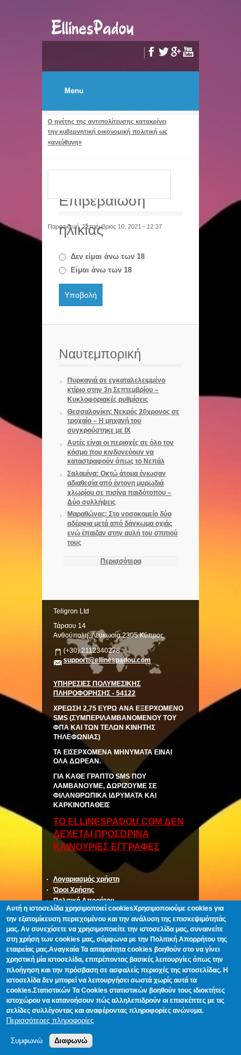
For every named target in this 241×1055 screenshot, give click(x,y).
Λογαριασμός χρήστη (86, 879)
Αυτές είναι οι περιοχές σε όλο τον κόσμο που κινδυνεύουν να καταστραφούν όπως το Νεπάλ (120, 452)
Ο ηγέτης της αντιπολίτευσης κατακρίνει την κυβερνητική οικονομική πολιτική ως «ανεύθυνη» (108, 131)
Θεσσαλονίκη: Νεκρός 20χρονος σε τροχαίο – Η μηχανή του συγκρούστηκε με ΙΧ (123, 421)
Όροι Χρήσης (73, 890)
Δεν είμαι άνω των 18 (108, 256)
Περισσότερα (120, 561)
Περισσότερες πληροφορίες (50, 1020)
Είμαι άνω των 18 (101, 270)
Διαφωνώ (70, 1040)
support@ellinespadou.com (107, 660)
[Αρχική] (93, 35)
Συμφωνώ (27, 1040)
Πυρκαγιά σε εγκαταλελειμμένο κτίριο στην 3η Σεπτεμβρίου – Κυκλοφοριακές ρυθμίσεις (116, 389)
